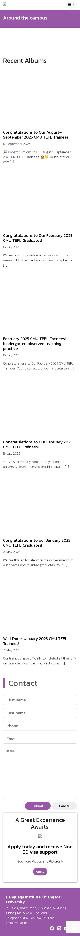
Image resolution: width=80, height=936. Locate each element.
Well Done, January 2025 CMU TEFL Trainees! (35, 641)
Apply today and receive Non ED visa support (40, 849)
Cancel (64, 805)
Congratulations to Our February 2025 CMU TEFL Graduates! (37, 237)
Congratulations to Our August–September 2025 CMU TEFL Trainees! (36, 134)
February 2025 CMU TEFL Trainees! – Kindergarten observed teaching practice (36, 344)
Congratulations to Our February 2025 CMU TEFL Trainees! (37, 444)
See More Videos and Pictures (39, 861)
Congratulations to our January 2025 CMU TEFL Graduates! (36, 542)
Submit (37, 805)
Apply (40, 871)
